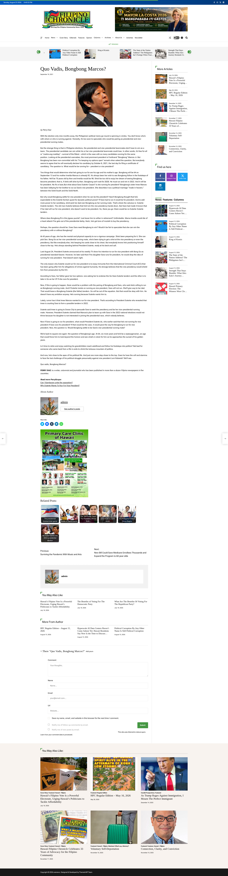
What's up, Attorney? (122, 846)
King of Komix (98, 50)
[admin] (52, 577)
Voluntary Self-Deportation (175, 136)
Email (50, 693)
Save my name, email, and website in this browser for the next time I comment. (85, 718)
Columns (97, 38)
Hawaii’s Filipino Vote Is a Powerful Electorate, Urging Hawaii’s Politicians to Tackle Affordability (56, 604)
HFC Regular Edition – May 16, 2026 (178, 94)
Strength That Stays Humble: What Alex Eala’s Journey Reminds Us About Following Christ (173, 53)
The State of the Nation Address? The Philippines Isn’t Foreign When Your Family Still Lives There (137, 53)
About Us (118, 38)
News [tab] (158, 199)
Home (47, 38)
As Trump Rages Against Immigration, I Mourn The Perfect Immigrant (178, 110)
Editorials (73, 38)
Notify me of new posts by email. (66, 730)
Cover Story (64, 38)
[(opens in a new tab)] (161, 94)
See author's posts (72, 409)
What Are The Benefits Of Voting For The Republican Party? (130, 602)
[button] (38, 52)
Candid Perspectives (147, 793)
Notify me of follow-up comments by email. (70, 725)
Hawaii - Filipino (60, 793)
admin (64, 402)
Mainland (111, 846)
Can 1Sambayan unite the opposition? (56, 382)
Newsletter (138, 38)
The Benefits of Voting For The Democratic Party (91, 602)
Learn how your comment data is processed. (56, 735)
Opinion (89, 38)
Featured (52, 793)
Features (81, 38)
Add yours (89, 651)
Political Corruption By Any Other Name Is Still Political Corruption (66, 52)
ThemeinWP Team (85, 872)
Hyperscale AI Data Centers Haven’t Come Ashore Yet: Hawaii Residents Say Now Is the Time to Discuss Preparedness (93, 632)
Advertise (129, 38)
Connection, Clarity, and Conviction (177, 150)
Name (50, 680)
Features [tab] (168, 199)
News (53, 38)
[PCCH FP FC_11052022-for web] (64, 431)
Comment (52, 660)
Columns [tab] (179, 199)
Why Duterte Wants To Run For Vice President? (60, 385)
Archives (108, 38)
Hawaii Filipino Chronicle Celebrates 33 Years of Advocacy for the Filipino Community (178, 125)
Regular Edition (102, 793)
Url (49, 705)
